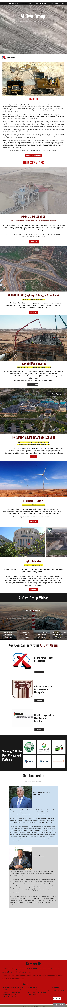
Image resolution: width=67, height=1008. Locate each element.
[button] (13, 3)
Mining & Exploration (19, 129)
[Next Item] (64, 542)
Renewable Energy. (25, 131)
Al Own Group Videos (33, 597)
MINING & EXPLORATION (33, 216)
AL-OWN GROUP (10, 57)
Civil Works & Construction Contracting (38, 129)
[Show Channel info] (33, 625)
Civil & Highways (34, 975)
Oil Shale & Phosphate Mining (14, 975)
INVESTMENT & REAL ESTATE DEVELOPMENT (33, 437)
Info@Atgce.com (12, 994)
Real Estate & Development (13, 979)
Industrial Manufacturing (9, 131)
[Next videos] (65, 635)
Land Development (58, 129)
